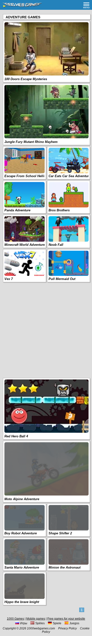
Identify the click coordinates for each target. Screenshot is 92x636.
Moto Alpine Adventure (21, 499)
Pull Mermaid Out (62, 279)
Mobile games (35, 618)
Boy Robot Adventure (20, 533)
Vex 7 (8, 279)
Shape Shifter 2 (60, 533)
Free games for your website (66, 618)
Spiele (57, 623)
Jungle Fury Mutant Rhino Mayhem (31, 142)
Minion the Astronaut (64, 567)
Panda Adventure (17, 210)
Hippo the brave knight (21, 602)
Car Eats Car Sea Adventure (70, 176)
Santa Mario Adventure (21, 567)
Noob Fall (56, 245)
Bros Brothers (59, 210)
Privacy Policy (67, 628)
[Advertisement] (46, 330)
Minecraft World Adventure (24, 245)
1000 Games (15, 618)
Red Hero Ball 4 (16, 436)
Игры (23, 623)
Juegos (74, 623)
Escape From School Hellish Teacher (32, 176)
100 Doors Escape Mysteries (25, 79)
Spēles (40, 623)
